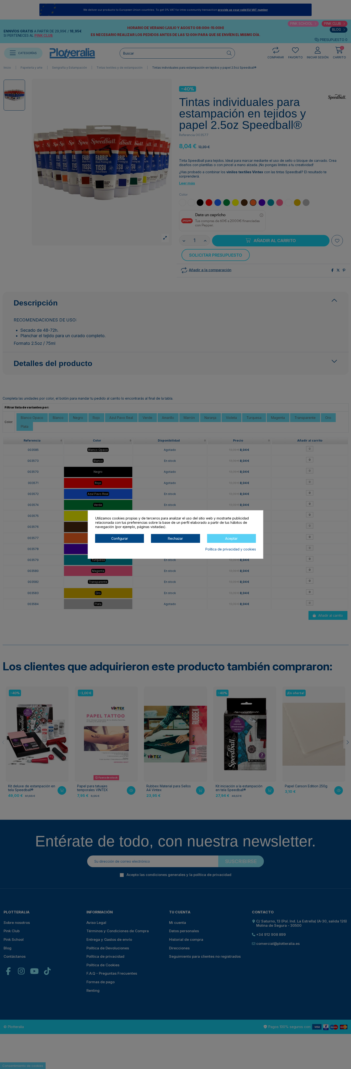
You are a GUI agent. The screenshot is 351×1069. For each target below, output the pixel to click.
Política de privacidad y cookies (230, 549)
